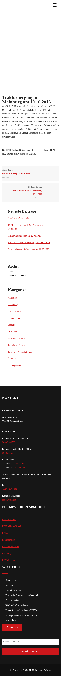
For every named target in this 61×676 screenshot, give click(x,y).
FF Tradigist (7, 553)
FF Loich (6, 533)
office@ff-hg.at (9, 500)
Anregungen (12, 627)
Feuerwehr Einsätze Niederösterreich (21, 595)
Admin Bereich (12, 620)
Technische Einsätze (17, 345)
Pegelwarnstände (13, 600)
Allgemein (12, 298)
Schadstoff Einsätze (16, 338)
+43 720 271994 (9, 489)
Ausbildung (13, 304)
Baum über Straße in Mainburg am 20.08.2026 (29, 242)
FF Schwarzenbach (10, 546)
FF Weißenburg (9, 560)
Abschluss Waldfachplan (19, 218)
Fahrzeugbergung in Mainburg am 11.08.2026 (28, 249)
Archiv (11, 271)
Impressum (10, 585)
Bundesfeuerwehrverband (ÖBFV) (21, 610)
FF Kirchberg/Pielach (11, 526)
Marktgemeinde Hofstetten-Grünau (21, 615)
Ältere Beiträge (16, 172)
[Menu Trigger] (54, 5)
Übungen (12, 358)
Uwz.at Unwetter (13, 590)
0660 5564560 (8, 442)
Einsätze (5, 177)
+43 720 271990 (17, 463)
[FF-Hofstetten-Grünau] (18, 5)
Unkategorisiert (15, 365)
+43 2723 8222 (19, 467)
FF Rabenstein (8, 540)
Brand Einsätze (14, 311)
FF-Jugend (12, 331)
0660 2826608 (8, 453)
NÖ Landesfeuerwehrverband (18, 605)
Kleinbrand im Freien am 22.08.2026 (24, 236)
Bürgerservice (14, 318)
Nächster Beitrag (27, 190)
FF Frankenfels (9, 519)
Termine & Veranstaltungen (20, 352)
